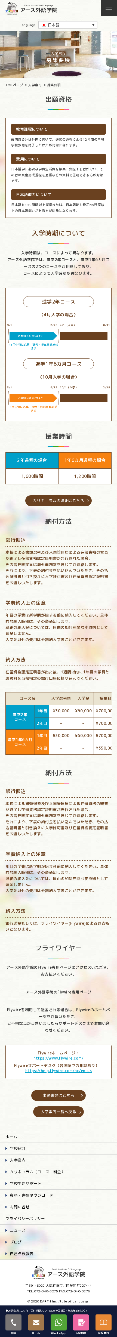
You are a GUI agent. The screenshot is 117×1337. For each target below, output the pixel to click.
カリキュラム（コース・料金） (37, 1171)
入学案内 (35, 85)
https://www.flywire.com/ (58, 1058)
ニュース (18, 1230)
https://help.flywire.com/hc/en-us (58, 1070)
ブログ (16, 1242)
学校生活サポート (25, 1183)
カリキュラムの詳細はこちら (58, 500)
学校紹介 (18, 1148)
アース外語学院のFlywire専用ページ (58, 992)
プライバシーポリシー (25, 1218)
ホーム (11, 1136)
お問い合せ (20, 1206)
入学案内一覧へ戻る (58, 1111)
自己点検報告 (21, 1253)
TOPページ (14, 85)
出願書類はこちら (58, 1095)
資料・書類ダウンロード (31, 1195)
